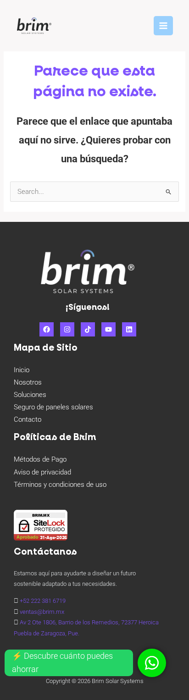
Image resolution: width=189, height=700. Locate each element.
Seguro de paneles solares (53, 407)
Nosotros (28, 382)
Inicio (21, 370)
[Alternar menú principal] (163, 25)
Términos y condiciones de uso (60, 484)
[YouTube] (108, 329)
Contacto (27, 419)
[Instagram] (67, 329)
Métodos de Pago (40, 459)
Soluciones (30, 395)
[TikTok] (88, 329)
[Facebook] (46, 329)
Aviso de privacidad (42, 472)
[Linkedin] (129, 329)
